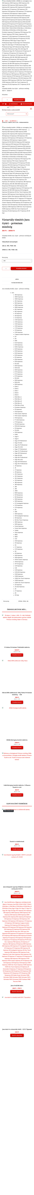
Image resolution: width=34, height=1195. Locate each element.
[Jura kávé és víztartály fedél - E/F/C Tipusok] (17, 1011)
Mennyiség (5, 257)
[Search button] (26, 113)
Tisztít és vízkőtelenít (17, 841)
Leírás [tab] (17, 279)
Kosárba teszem (18, 99)
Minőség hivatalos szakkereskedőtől (11, 110)
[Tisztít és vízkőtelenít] (17, 823)
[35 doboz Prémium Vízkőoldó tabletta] (17, 629)
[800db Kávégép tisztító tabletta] (17, 722)
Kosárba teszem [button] (17, 655)
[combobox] (15, 114)
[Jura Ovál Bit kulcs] (17, 942)
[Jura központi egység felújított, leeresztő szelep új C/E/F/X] (17, 869)
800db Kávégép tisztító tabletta (16, 740)
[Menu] (31, 109)
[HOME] (2, 121)
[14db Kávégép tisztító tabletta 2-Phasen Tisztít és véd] (17, 767)
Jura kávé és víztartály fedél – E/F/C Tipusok (17, 1029)
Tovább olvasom (17, 849)
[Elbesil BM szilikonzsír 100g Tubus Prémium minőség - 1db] (17, 675)
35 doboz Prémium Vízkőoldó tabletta (17, 647)
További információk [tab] (17, 282)
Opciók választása (17, 991)
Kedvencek (14, 104)
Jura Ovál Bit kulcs (17, 985)
